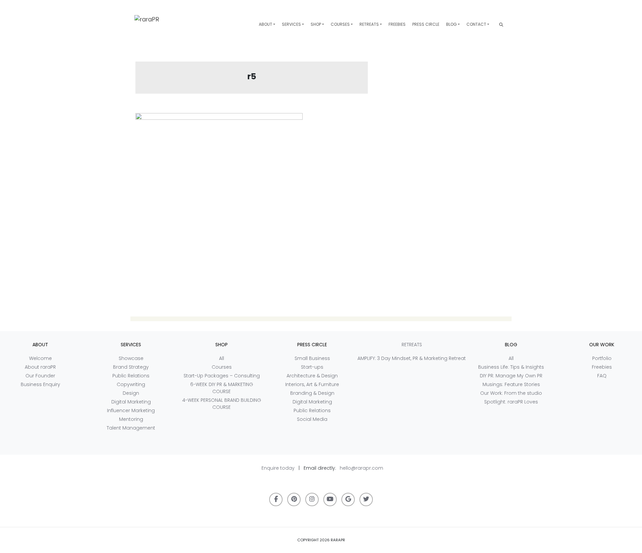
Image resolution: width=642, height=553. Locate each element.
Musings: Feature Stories (511, 384)
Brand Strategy (131, 367)
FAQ (602, 375)
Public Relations (130, 375)
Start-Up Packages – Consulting (222, 375)
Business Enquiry (40, 384)
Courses (340, 24)
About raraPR (40, 367)
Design (131, 393)
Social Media (312, 419)
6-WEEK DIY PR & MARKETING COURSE (221, 388)
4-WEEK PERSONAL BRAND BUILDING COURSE (221, 403)
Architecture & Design (312, 375)
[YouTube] (330, 499)
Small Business (312, 358)
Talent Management (131, 428)
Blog (451, 24)
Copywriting (131, 384)
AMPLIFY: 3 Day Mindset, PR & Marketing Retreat (411, 358)
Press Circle (425, 24)
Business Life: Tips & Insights (511, 367)
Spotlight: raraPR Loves (511, 401)
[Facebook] (276, 499)
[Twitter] (366, 499)
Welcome (40, 358)
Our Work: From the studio (511, 393)
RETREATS (369, 24)
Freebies (397, 24)
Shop (316, 24)
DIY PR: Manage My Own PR (511, 375)
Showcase (131, 358)
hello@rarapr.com (361, 468)
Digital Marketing (131, 401)
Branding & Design (312, 393)
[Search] (501, 24)
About (265, 24)
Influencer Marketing (131, 410)
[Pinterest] (294, 499)
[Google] (348, 499)
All (221, 358)
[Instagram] (312, 499)
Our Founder (40, 375)
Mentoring (131, 419)
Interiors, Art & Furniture (312, 384)
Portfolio (602, 358)
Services (291, 24)
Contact (476, 24)
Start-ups (312, 367)
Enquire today (278, 468)
